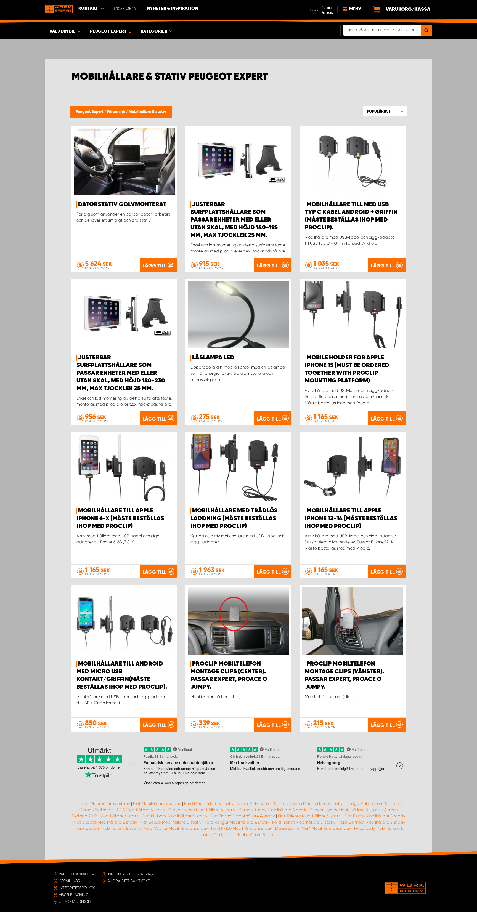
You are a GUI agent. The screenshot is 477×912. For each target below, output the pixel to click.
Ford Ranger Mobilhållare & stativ (237, 822)
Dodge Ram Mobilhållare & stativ (246, 834)
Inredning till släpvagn (131, 874)
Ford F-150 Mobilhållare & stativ (241, 828)
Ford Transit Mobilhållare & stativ (303, 822)
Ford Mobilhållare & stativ (209, 803)
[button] (385, 111)
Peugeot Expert (90, 112)
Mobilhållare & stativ (147, 112)
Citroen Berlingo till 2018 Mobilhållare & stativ (122, 809)
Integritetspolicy (77, 888)
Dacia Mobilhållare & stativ (263, 803)
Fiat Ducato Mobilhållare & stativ (105, 822)
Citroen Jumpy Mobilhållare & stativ (273, 809)
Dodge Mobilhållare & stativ (373, 803)
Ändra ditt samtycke (128, 881)
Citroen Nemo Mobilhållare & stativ (201, 809)
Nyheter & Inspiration (172, 8)
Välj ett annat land (79, 874)
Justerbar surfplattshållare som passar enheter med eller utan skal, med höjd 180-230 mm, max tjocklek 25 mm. (120, 373)
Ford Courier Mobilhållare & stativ (176, 828)
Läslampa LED (213, 358)
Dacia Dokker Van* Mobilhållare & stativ (313, 828)
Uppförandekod (75, 901)
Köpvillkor (69, 881)
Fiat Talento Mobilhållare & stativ (309, 815)
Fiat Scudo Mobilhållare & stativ (171, 822)
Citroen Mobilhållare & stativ (102, 803)
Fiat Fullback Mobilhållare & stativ (174, 815)
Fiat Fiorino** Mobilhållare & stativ (242, 815)
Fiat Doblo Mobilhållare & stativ (374, 815)
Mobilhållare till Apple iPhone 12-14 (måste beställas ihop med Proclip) (351, 518)
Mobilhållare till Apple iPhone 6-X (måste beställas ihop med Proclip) (120, 518)
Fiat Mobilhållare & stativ (157, 803)
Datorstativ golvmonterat (122, 204)
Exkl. (330, 12)
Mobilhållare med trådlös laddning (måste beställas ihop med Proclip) (233, 518)
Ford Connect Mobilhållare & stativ (371, 822)
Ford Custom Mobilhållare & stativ (108, 828)
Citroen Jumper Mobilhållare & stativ (345, 809)
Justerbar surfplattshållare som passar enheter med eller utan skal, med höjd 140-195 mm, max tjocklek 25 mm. (234, 219)
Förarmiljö (116, 112)
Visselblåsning (74, 894)
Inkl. (329, 7)
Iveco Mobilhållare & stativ (317, 803)
